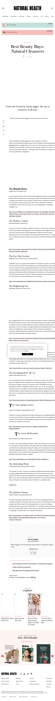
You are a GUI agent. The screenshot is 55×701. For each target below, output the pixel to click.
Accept (27, 354)
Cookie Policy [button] (33, 349)
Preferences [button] (26, 350)
